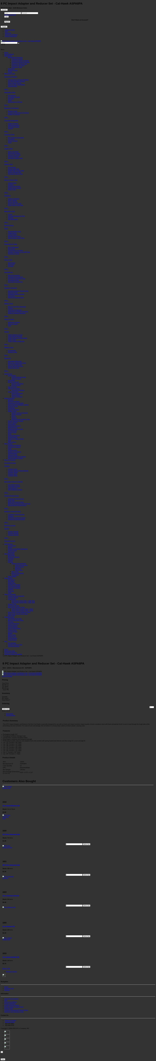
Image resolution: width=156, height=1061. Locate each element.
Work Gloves (12, 442)
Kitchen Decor (12, 450)
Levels (10, 214)
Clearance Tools (17, 67)
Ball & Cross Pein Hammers (17, 306)
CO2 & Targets (16, 379)
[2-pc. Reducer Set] (9, 907)
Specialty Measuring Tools (16, 216)
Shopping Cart (9, 988)
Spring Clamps (13, 141)
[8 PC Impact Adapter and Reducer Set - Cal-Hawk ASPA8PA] (21, 41)
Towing (6, 332)
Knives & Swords (9, 460)
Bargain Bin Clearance (15, 57)
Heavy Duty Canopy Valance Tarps (19, 612)
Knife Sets (11, 500)
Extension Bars (13, 292)
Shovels (14, 418)
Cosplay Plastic (13, 472)
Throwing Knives (9, 541)
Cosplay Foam (12, 469)
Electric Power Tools (10, 180)
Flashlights (11, 408)
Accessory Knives (10, 463)
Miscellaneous (9, 225)
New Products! (9, 54)
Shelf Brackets (12, 437)
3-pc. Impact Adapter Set (11, 957)
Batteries (11, 400)
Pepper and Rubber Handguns (18, 549)
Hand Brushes (12, 86)
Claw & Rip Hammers (15, 310)
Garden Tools (12, 411)
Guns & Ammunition (14, 628)
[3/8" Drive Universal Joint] (7, 847)
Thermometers (12, 453)
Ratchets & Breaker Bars (16, 297)
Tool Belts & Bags (13, 127)
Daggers (10, 516)
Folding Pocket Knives (11, 496)
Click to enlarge (7, 676)
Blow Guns (11, 249)
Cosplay (7, 466)
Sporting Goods (9, 554)
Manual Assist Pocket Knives (17, 505)
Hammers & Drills (13, 254)
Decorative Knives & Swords (13, 482)
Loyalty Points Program (11, 1005)
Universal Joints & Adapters (13, 654)
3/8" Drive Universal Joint (11, 865)
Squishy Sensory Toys (15, 644)
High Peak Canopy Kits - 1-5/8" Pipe (23, 602)
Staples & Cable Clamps (16, 439)
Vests (9, 593)
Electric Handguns (17, 383)
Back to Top (6, 968)
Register (7, 21)
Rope (9, 434)
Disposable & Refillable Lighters (18, 405)
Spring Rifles (16, 395)
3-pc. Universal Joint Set (11, 895)
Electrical (11, 98)
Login (6, 16)
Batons (10, 547)
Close (2, 1059)
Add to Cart (6, 709)
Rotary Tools (12, 189)
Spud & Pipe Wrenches (15, 366)
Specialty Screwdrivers (15, 282)
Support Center (9, 30)
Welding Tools (8, 347)
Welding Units (12, 352)
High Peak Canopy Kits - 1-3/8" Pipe (23, 601)
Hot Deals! (11, 69)
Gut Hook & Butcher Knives (16, 518)
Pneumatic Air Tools (10, 244)
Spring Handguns (17, 393)
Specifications (10, 715)
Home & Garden (9, 398)
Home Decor (8, 443)
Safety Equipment (13, 125)
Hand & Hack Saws (14, 155)
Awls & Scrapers (13, 151)
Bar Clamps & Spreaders (16, 137)
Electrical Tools (13, 406)
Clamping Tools (9, 134)
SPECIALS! (8, 56)
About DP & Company (11, 999)
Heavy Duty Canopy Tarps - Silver (22, 609)
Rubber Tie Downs (14, 114)
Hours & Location (10, 1020)
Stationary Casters (14, 322)
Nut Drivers (11, 296)
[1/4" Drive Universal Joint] (7, 818)
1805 (4, 923)
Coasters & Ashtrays (14, 445)
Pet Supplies (12, 643)
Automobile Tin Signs (15, 618)
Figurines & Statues (14, 447)
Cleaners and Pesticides (16, 403)
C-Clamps (11, 139)
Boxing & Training (13, 557)
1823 (4, 892)
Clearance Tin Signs (18, 65)
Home (6, 52)
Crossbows (15, 575)
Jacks (10, 100)
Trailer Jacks (12, 339)
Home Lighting (12, 422)
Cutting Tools (8, 148)
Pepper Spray (12, 550)
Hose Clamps (12, 200)
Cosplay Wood (12, 475)
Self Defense (8, 544)
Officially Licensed (14, 388)
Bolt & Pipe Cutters (14, 153)
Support (4, 26)
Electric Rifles (16, 385)
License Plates (12, 631)
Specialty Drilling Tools (15, 174)
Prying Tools (8, 260)
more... (6, 89)
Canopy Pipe (12, 604)
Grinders (10, 184)
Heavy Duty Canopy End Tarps (18, 614)
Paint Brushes (12, 431)
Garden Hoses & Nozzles (20, 413)
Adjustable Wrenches (15, 361)
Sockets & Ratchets (10, 288)
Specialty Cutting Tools (15, 158)
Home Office (12, 424)
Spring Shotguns (17, 396)
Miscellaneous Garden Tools (21, 419)
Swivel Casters (13, 324)
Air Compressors (13, 247)
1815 (4, 953)
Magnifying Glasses (14, 426)
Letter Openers (12, 488)
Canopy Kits (12, 599)
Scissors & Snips (13, 156)
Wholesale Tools (9, 73)
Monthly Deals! (13, 70)
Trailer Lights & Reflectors (16, 341)
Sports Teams (12, 640)
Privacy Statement (10, 36)
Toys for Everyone (13, 646)
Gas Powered (12, 387)
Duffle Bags (11, 583)
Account (4, 9)
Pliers (6, 228)
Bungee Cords (12, 111)
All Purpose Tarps (13, 606)
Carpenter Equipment (11, 120)
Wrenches (7, 358)
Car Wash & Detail (14, 97)
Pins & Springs (13, 202)
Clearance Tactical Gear (19, 64)
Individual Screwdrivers (15, 277)
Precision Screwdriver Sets (16, 278)
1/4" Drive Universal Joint (11, 834)
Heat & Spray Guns (14, 186)
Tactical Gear (8, 578)
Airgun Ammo (19, 567)
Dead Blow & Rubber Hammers (18, 311)
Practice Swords (13, 533)
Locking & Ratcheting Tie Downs (18, 113)
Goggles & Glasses (14, 584)
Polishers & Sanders (14, 188)
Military (10, 633)
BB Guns (18, 568)
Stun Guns (11, 552)
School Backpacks (14, 435)
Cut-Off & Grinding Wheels (16, 81)
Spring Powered (13, 392)
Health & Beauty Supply (15, 421)
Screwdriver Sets (13, 280)
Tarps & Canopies (10, 594)
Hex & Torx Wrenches (15, 364)
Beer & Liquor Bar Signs (15, 620)
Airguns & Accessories (19, 563)
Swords (6, 528)
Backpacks (11, 580)
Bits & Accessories (14, 275)
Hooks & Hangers (13, 199)
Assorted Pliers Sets (14, 231)
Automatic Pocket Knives (16, 499)
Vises (10, 142)
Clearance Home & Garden (20, 60)
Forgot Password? (10, 15)
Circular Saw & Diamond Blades (18, 80)
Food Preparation (13, 409)
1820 (4, 831)
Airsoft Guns (8, 374)
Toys (5, 641)
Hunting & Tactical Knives (12, 511)
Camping (11, 558)
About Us (7, 33)
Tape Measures (13, 219)
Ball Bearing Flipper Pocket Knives (19, 503)
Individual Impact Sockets (16, 294)
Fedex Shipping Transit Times (13, 1007)
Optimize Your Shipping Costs (14, 1012)
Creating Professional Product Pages (16, 1010)
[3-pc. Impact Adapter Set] (9, 939)
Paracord (11, 591)
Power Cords (12, 432)
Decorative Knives (14, 485)
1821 (4, 861)
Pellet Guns (19, 570)
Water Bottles (12, 576)
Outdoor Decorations (14, 452)
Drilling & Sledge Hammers (16, 313)
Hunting (10, 562)
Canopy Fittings (13, 597)
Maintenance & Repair (15, 102)
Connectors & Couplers (15, 250)
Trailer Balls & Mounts (15, 336)
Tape (9, 440)
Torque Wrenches (13, 368)
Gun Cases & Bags (14, 586)
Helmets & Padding (14, 588)
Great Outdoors (13, 627)
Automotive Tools (9, 92)
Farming (10, 622)
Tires (9, 325)
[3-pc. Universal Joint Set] (8, 878)
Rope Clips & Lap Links (15, 205)
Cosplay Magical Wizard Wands (18, 471)
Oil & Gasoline (12, 638)
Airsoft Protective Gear (19, 377)
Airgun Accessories (21, 565)
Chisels (10, 308)
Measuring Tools (9, 211)
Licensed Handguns (18, 390)
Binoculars (11, 555)
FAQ (6, 31)
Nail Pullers (11, 263)
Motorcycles (12, 635)
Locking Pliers (12, 235)
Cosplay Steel (12, 474)
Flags (10, 448)
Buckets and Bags (14, 401)
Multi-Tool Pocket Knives (16, 502)
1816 (4, 802)
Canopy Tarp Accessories (16, 596)
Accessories (12, 95)
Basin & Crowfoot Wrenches (17, 363)
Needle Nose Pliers (14, 236)
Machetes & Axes (9, 525)
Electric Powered (13, 382)
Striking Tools (8, 303)
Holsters (10, 589)
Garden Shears (16, 414)
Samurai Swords (13, 535)
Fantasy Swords (13, 531)
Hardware (7, 195)
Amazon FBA (8, 1008)
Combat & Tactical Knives (16, 514)
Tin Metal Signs (9, 617)
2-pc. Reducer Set (9, 926)
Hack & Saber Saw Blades (16, 84)
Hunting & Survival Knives (16, 519)
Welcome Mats (12, 455)
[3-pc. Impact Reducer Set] (9, 788)
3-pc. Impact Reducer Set (11, 805)
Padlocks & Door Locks (15, 429)
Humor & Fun (12, 630)
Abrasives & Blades (10, 77)
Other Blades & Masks (15, 489)
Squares (10, 217)
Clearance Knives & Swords (21, 62)
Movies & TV (12, 636)
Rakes (14, 416)
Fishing (10, 560)
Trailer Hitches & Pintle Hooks (17, 338)
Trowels (10, 128)
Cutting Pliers (12, 233)
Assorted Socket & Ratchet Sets (18, 291)
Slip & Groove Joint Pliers (16, 238)
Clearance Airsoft (17, 59)
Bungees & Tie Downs (11, 108)
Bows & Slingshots (18, 573)
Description (9, 714)
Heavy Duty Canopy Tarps (16, 607)
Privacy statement (10, 1003)
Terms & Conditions (11, 35)
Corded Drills (12, 183)
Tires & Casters (9, 319)
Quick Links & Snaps (14, 203)
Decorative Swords (14, 486)
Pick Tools (11, 264)
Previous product (11, 971)
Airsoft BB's (11, 380)
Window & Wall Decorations (17, 456)
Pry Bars (10, 266)
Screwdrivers (8, 272)
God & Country (12, 625)
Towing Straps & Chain (15, 335)
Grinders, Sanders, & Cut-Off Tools (19, 252)
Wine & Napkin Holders (15, 458)
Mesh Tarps (11, 615)
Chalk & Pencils (13, 123)
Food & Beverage (13, 623)
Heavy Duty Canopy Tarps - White (22, 610)
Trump (10, 72)
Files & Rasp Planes (14, 83)
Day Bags (11, 581)
